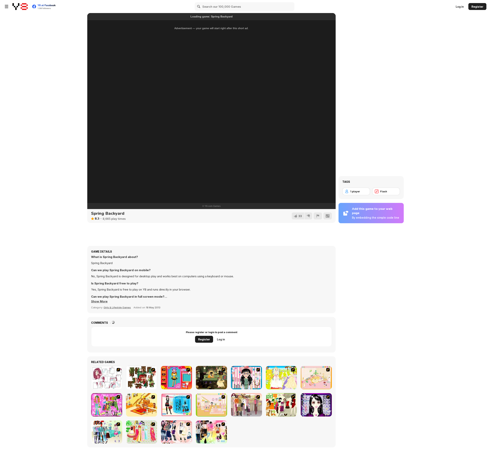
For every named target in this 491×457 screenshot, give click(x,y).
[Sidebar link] (6, 6)
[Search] (199, 6)
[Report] (318, 215)
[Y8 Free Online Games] (20, 6)
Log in (460, 6)
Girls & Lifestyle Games (117, 307)
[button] (99, 301)
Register (477, 6)
